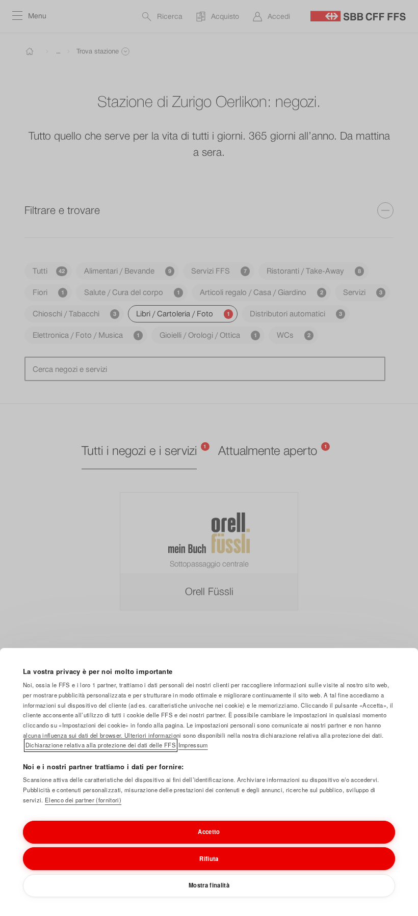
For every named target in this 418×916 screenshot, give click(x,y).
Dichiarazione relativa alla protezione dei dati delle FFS (100, 745)
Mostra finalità (209, 885)
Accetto (209, 831)
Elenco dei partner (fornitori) (83, 800)
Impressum (193, 745)
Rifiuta (208, 858)
